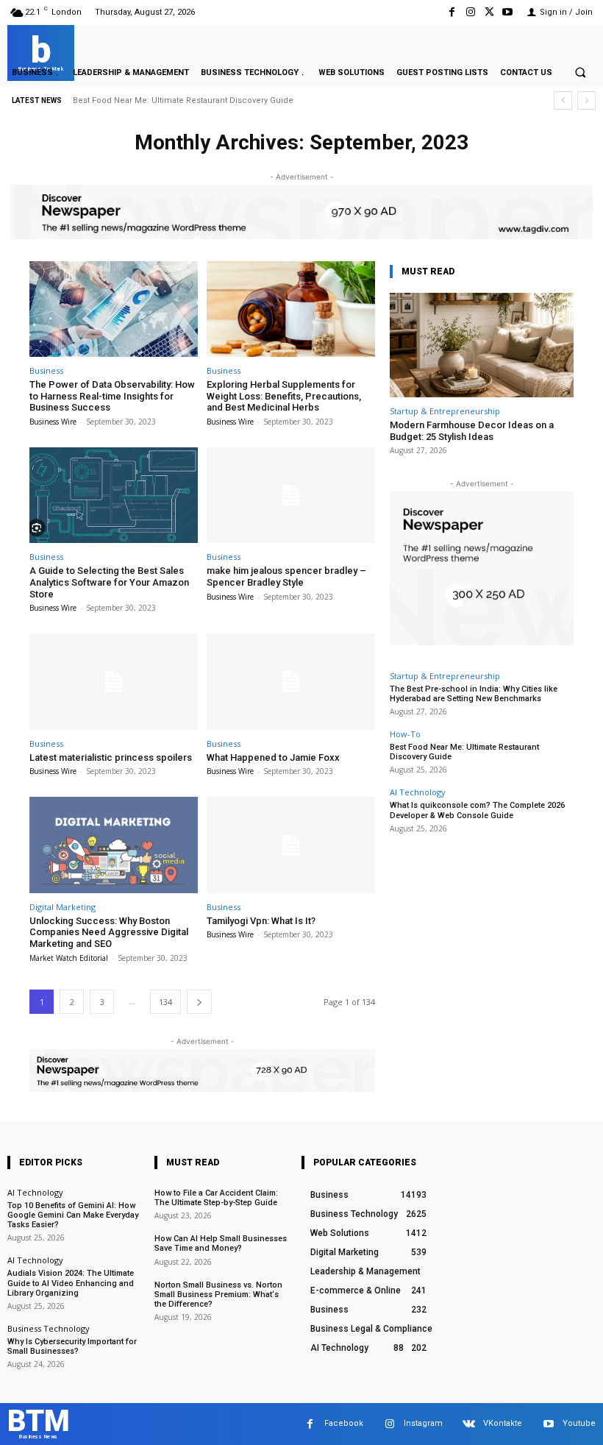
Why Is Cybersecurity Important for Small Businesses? (72, 1346)
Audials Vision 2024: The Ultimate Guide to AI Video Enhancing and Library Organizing (70, 1282)
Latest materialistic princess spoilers (110, 757)
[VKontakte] (469, 1424)
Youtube (579, 1423)
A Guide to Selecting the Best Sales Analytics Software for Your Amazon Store (109, 582)
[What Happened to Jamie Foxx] (291, 681)
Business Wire (52, 421)
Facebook (343, 1423)
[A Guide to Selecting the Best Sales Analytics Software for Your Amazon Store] (113, 495)
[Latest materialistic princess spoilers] (113, 681)
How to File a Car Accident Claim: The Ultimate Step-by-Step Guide (216, 1197)
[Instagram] (470, 12)
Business (46, 370)
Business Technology (48, 1328)
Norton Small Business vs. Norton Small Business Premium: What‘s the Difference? (218, 1294)
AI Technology (418, 792)
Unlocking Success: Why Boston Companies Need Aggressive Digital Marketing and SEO (108, 932)
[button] (580, 72)
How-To (405, 734)
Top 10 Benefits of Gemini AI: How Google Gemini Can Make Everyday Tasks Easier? (72, 1215)
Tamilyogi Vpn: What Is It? (261, 920)
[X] (489, 12)
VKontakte (502, 1423)
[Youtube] (508, 12)
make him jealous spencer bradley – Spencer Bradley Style (286, 576)
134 (165, 1001)
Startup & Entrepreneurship (445, 411)
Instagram (423, 1423)
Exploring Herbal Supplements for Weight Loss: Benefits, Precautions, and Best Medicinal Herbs (284, 396)
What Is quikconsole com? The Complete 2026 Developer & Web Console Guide (477, 810)
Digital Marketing (62, 907)
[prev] (563, 100)
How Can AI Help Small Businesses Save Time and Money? (220, 1243)
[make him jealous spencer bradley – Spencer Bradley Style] (291, 495)
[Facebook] (452, 12)
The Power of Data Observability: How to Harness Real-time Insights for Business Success (112, 396)
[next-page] (199, 1002)
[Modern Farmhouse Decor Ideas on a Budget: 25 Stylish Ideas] (482, 345)
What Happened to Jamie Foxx (273, 757)
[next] (586, 100)
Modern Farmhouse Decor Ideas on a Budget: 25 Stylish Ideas (472, 430)
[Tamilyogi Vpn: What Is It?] (291, 845)
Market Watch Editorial (68, 958)
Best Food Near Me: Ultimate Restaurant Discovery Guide (183, 100)
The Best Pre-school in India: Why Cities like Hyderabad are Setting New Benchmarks (473, 693)
